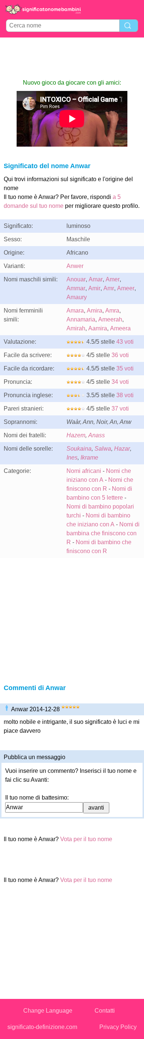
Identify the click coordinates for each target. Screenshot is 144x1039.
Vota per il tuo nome (86, 839)
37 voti (120, 408)
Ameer (125, 288)
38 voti (125, 395)
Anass (96, 435)
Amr (108, 288)
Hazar (122, 448)
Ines (72, 457)
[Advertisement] (72, 58)
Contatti (105, 1010)
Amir (94, 288)
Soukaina (79, 448)
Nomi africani (83, 471)
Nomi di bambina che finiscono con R (103, 533)
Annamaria (80, 319)
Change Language (47, 1010)
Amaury (76, 297)
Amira (94, 310)
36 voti (120, 355)
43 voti (125, 342)
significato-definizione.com (42, 1027)
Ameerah (110, 319)
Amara (75, 310)
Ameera (120, 328)
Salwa (103, 448)
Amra (112, 310)
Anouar (76, 279)
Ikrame (89, 457)
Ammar (75, 288)
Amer (113, 279)
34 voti (120, 382)
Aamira (97, 328)
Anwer (74, 266)
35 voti (125, 368)
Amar (96, 279)
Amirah (75, 328)
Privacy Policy (118, 1027)
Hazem (75, 435)
